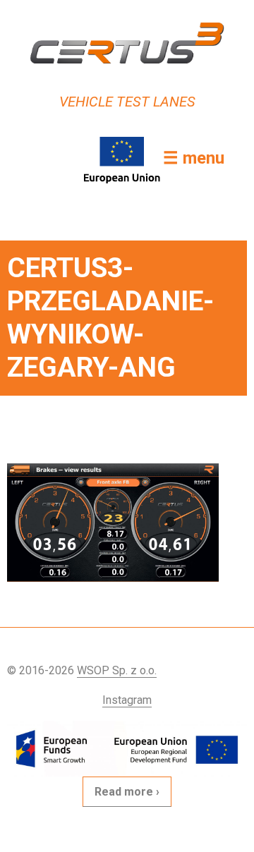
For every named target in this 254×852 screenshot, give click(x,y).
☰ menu (193, 158)
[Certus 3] (127, 43)
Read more (124, 791)
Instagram (127, 700)
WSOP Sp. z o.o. (117, 670)
